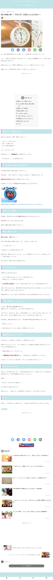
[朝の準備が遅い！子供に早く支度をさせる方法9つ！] (23, 49)
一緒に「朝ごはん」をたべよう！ (25, 116)
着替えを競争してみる (22, 110)
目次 (25, 97)
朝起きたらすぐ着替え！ (23, 108)
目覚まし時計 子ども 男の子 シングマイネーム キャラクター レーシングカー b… (22, 204)
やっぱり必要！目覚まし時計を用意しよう (25, 104)
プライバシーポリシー (39, 575)
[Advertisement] (26, 84)
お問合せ (14, 575)
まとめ (19, 123)
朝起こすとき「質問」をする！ (24, 101)
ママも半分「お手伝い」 (23, 113)
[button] (48, 291)
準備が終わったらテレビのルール (25, 118)
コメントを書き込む (26, 566)
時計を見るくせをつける (23, 121)
